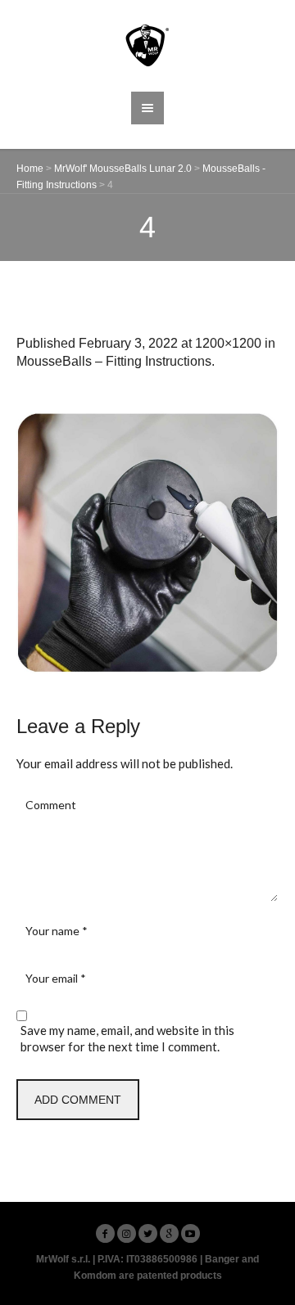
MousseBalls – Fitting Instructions (113, 361)
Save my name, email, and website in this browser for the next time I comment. (127, 1038)
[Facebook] (105, 1233)
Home (29, 168)
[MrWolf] (147, 46)
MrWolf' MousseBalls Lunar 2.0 (123, 168)
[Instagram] (126, 1233)
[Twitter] (147, 1233)
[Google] (169, 1233)
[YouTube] (190, 1233)
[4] (147, 542)
